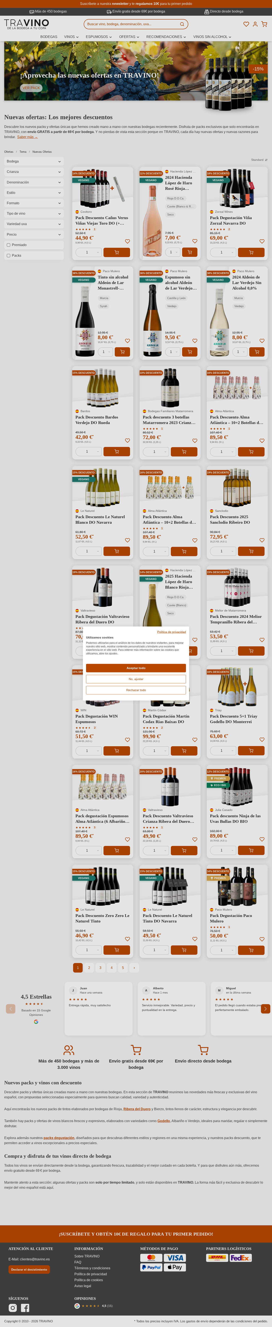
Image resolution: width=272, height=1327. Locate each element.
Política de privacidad (171, 632)
